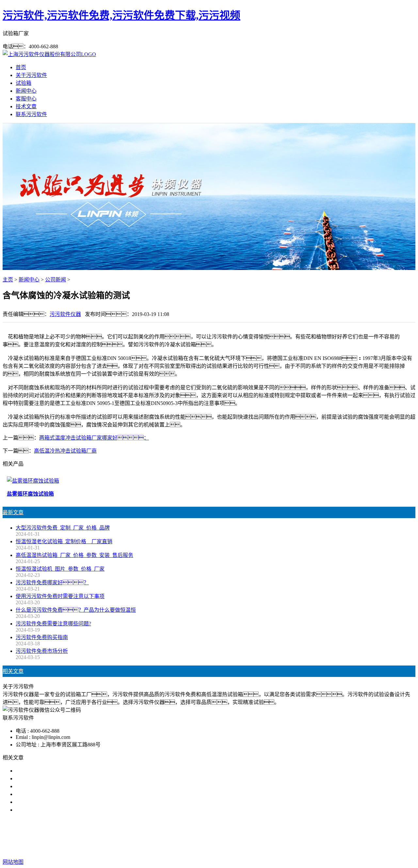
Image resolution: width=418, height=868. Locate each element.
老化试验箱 (245, 836)
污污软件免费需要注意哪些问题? (53, 623)
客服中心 (26, 98)
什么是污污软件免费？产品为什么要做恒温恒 (76, 610)
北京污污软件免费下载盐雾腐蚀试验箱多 (63, 794)
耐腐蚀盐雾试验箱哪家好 (44, 786)
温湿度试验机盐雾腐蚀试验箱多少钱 (57, 802)
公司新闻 (55, 279)
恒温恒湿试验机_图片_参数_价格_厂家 (60, 569)
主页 (8, 279)
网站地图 (235, 849)
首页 (21, 67)
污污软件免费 (165, 836)
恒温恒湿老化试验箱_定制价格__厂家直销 (64, 541)
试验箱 (23, 83)
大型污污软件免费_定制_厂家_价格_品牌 (63, 528)
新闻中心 (26, 91)
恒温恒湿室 (276, 836)
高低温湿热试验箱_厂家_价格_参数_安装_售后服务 (74, 555)
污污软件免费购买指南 (42, 637)
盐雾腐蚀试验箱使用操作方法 (50, 778)
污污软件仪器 (65, 314)
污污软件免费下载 (206, 836)
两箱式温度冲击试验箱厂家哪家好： (94, 438)
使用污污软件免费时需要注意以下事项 (60, 596)
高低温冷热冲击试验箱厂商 (65, 451)
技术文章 (26, 106)
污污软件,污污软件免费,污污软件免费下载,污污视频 (121, 15)
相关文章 (13, 671)
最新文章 (13, 512)
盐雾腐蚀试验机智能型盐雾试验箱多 (57, 810)
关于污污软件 (31, 75)
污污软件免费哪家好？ (52, 582)
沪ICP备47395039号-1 (313, 849)
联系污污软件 (31, 114)
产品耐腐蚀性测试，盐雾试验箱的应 (63, 770)
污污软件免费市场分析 (42, 651)
